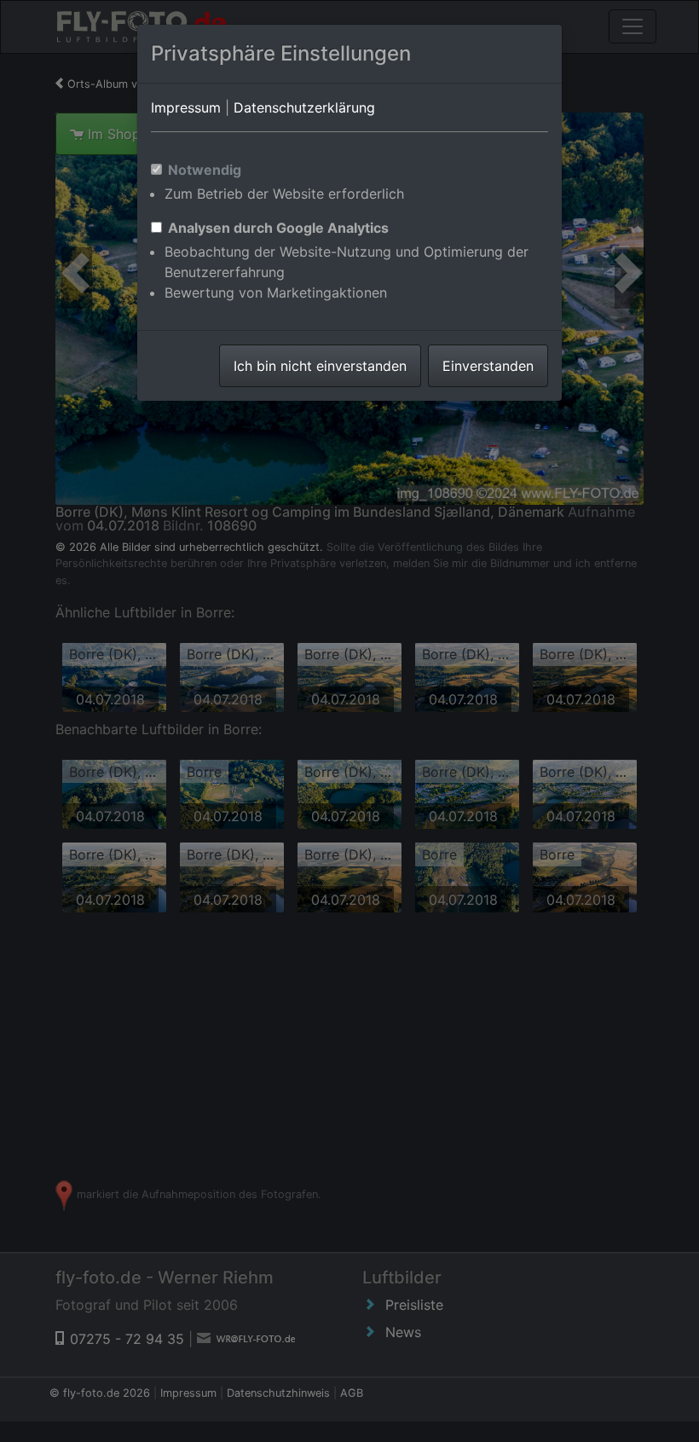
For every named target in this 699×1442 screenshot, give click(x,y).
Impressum (186, 107)
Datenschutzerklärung (304, 107)
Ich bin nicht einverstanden (320, 365)
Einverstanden (488, 365)
